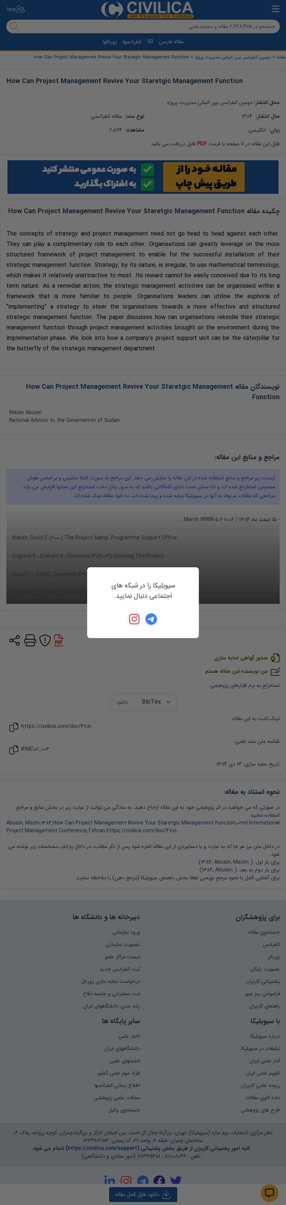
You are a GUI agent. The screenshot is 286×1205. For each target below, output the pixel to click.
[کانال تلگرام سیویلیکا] (151, 619)
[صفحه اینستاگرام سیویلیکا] (135, 619)
